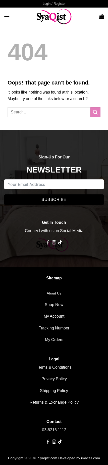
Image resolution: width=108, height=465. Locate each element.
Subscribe (53, 199)
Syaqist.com (48, 458)
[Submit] (95, 112)
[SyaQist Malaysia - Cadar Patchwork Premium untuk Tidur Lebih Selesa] (54, 16)
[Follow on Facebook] (48, 242)
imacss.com (90, 458)
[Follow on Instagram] (54, 242)
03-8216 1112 (54, 430)
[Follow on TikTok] (60, 242)
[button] (54, 4)
